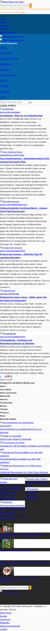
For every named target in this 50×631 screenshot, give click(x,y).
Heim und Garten (9, 59)
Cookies (3, 22)
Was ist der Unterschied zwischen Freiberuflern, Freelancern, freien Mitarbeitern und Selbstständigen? (11, 492)
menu (22, 12)
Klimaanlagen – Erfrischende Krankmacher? (32, 495)
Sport (3, 48)
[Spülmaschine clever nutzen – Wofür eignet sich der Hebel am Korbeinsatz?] (7, 290)
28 (5, 376)
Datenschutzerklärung (8, 32)
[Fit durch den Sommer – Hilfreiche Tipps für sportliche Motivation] (11, 247)
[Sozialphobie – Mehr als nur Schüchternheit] (7, 109)
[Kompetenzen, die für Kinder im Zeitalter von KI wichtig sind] (12, 442)
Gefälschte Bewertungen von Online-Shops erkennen (24, 472)
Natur (3, 97)
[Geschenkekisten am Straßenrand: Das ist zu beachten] (16, 422)
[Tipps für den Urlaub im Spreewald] (10, 436)
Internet (5, 70)
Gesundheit (6, 53)
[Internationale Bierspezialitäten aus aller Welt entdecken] (25, 454)
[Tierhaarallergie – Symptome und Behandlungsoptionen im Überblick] (8, 333)
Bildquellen (4, 29)
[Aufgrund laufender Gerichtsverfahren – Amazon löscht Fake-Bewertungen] (9, 201)
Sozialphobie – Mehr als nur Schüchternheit (21, 115)
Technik (4, 86)
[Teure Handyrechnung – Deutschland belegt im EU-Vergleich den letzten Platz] (11, 152)
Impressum (4, 26)
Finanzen (5, 92)
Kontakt (3, 19)
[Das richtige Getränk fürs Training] (36, 479)
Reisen (3, 81)
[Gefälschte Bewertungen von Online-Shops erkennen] (25, 467)
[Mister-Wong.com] (11, 1)
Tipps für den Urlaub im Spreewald (15, 439)
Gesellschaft (7, 75)
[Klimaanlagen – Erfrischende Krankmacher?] (31, 489)
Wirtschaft (6, 64)
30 (11, 376)
